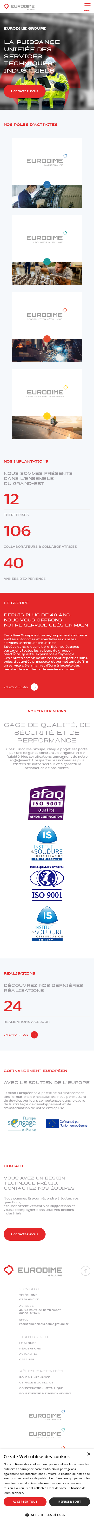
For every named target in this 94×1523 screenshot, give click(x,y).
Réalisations (30, 1349)
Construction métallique (41, 1388)
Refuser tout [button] (69, 1502)
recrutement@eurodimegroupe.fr (43, 1324)
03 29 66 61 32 (29, 1299)
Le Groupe (27, 1343)
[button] (47, 1514)
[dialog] (47, 1486)
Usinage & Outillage (36, 1382)
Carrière (26, 1359)
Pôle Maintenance (34, 1377)
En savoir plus (16, 686)
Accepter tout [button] (25, 1502)
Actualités (28, 1354)
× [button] (88, 1454)
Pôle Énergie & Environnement (45, 1393)
